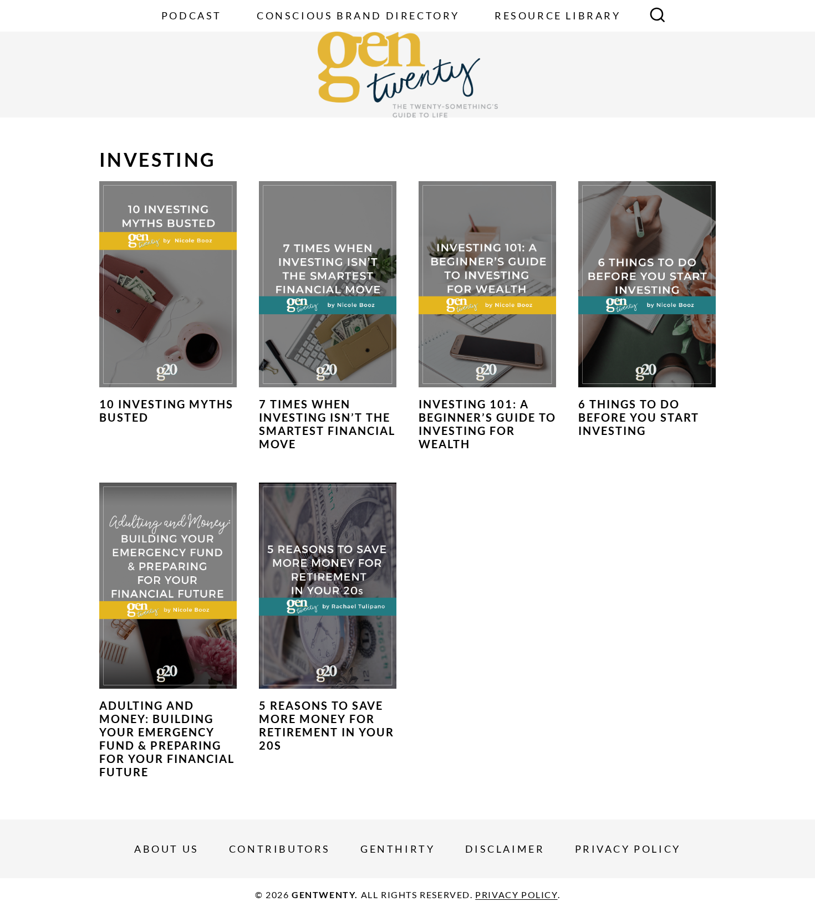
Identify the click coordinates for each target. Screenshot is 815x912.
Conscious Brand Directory (358, 15)
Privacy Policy (628, 849)
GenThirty (397, 849)
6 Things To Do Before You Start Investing (638, 417)
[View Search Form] (657, 16)
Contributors (279, 849)
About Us (166, 849)
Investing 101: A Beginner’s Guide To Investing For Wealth (487, 423)
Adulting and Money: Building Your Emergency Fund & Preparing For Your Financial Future (167, 738)
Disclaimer (505, 849)
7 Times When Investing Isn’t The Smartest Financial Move (327, 423)
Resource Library (558, 15)
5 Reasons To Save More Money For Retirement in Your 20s (326, 725)
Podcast (191, 15)
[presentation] (168, 284)
